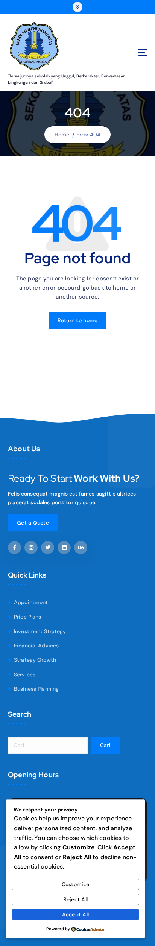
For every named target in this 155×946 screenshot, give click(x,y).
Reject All (75, 899)
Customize (75, 884)
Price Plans (27, 616)
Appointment (31, 602)
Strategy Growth (35, 659)
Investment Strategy (40, 631)
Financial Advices (36, 645)
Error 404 (88, 134)
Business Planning (36, 688)
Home (62, 134)
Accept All (75, 914)
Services (24, 674)
